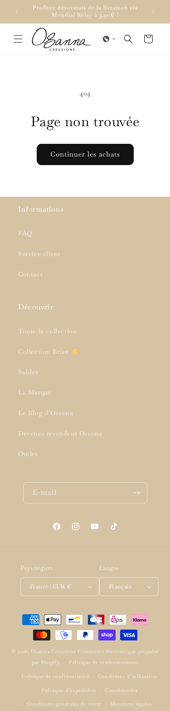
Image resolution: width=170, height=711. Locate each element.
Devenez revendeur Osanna (60, 433)
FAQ (25, 233)
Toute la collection (47, 331)
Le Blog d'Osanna (45, 413)
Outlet (28, 454)
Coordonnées (121, 690)
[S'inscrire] (137, 492)
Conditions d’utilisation (127, 676)
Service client (39, 254)
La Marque (34, 392)
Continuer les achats (85, 154)
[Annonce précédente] (17, 12)
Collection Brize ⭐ (48, 351)
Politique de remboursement (103, 662)
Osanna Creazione (53, 651)
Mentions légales (131, 704)
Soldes (28, 372)
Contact (30, 274)
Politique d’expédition (68, 690)
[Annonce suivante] (153, 12)
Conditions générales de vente (64, 704)
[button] (18, 39)
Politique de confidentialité (55, 676)
